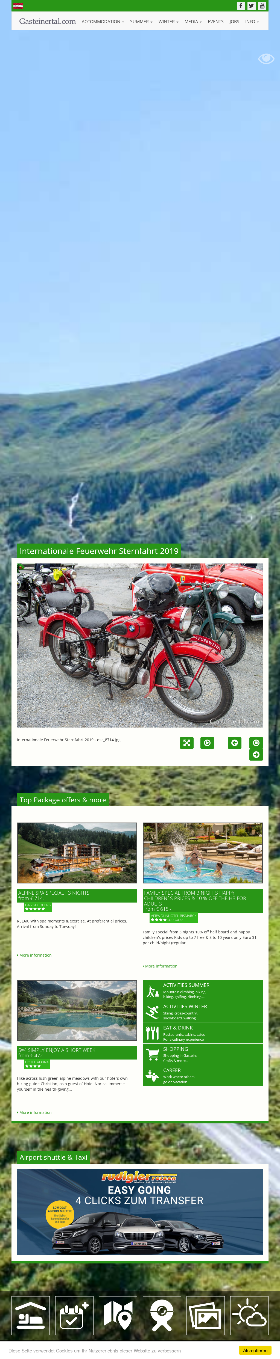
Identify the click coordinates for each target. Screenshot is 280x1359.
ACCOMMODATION (101, 22)
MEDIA (192, 22)
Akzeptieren (255, 1350)
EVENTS (216, 22)
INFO (250, 22)
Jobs (234, 22)
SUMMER (140, 22)
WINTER (167, 22)
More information (35, 955)
